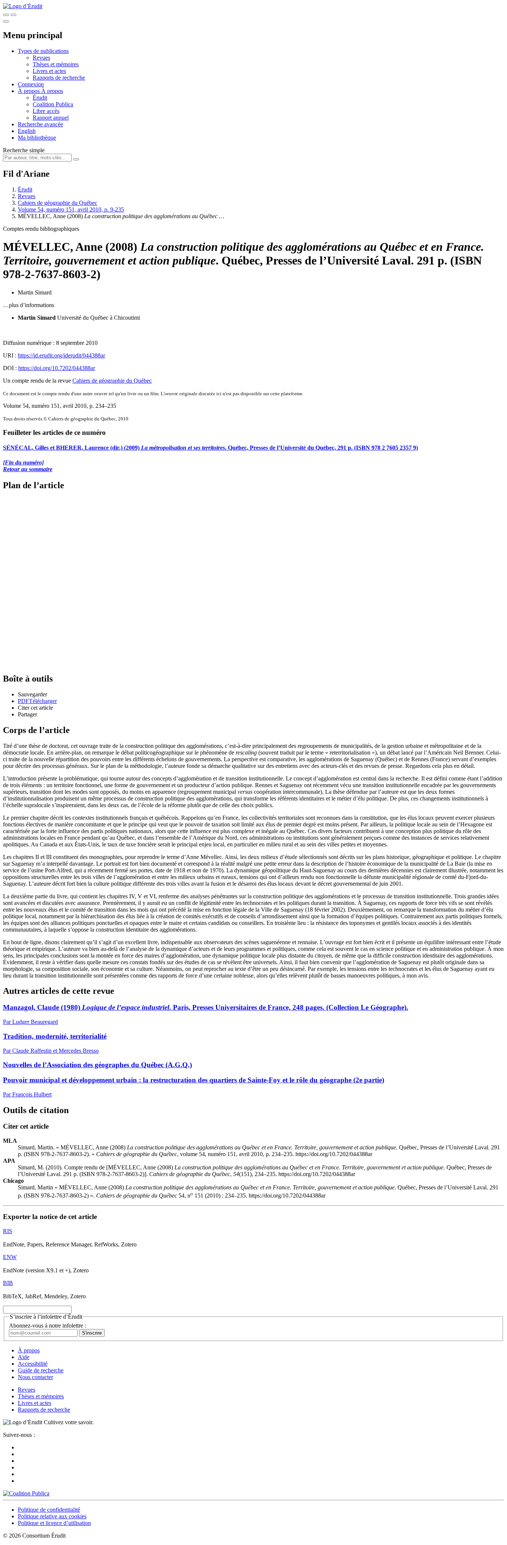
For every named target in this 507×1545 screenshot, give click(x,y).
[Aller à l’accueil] (22, 6)
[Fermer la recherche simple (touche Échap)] (13, 15)
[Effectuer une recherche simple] (6, 15)
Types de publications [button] (43, 51)
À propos (52, 91)
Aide (23, 1357)
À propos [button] (29, 91)
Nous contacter (35, 1377)
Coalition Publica (53, 104)
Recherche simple (24, 150)
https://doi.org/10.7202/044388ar (56, 368)
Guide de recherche (40, 1370)
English (27, 131)
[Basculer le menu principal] (6, 21)
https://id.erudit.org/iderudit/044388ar (61, 355)
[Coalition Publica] (26, 1493)
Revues (41, 57)
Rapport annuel (51, 117)
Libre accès (46, 111)
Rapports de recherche (59, 77)
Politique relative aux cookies (52, 1516)
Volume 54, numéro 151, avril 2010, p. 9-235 (71, 209)
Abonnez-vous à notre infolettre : (47, 1325)
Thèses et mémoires (56, 64)
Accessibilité (33, 1364)
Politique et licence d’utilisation (54, 1523)
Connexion (31, 84)
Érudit (40, 97)
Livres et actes (49, 71)
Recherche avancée (40, 124)
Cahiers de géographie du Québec (57, 203)
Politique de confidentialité (49, 1509)
